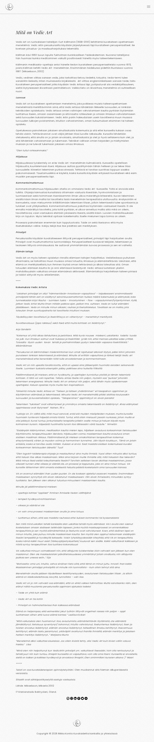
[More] (86, 698)
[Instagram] (71, 698)
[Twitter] (82, 698)
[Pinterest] (78, 698)
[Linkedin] (75, 698)
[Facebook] (67, 698)
